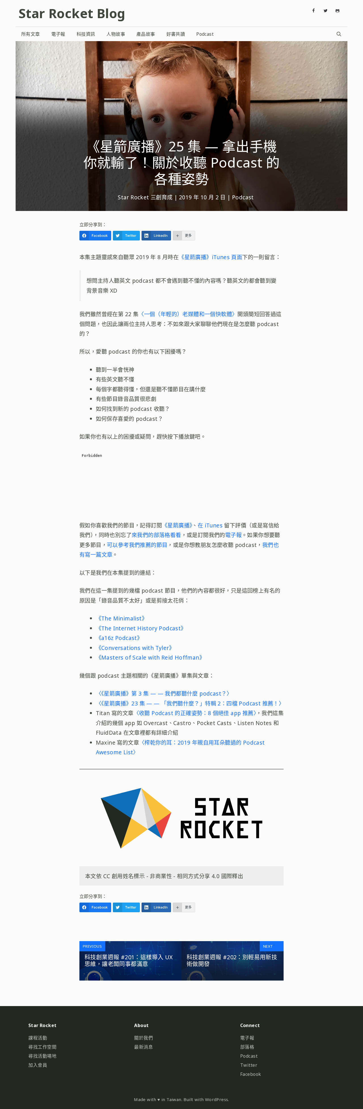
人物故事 (115, 34)
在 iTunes (211, 525)
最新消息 (143, 1047)
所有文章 (30, 34)
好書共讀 (175, 34)
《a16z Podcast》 (119, 638)
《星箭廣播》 (177, 525)
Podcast (205, 34)
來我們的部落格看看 (156, 535)
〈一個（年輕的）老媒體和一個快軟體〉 (187, 314)
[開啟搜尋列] (338, 34)
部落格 (247, 1047)
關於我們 (143, 1038)
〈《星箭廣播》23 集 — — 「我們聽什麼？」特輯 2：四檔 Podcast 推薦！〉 (190, 703)
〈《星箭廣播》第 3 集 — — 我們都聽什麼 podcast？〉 (164, 693)
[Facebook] (313, 11)
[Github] (337, 11)
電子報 (58, 34)
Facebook (250, 1074)
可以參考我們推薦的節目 (137, 545)
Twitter (249, 1065)
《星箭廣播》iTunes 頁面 (210, 257)
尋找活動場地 (42, 1056)
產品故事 (145, 34)
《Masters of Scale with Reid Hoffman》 (150, 657)
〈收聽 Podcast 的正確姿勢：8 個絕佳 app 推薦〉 (195, 713)
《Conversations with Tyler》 (135, 648)
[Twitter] (325, 11)
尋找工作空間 (42, 1047)
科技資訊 (86, 34)
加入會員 (37, 1065)
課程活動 (37, 1038)
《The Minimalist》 (121, 618)
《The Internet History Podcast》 (141, 628)
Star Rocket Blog (71, 13)
